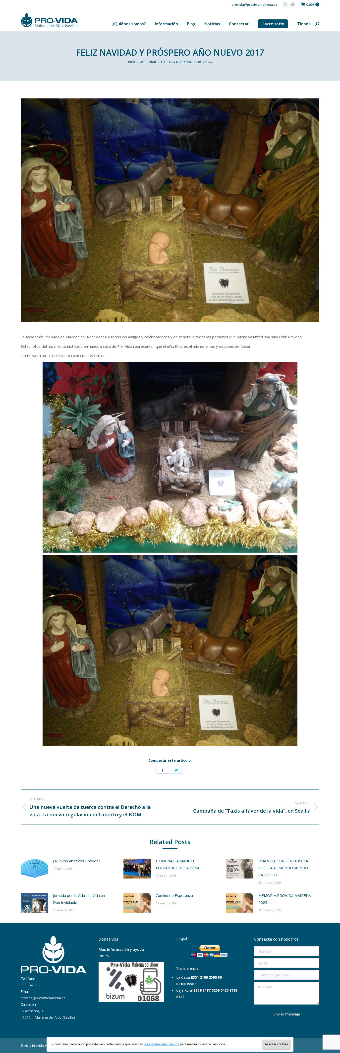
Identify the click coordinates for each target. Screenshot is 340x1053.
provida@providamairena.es (254, 4)
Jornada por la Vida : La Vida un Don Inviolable (79, 899)
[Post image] (34, 868)
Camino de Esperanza (174, 895)
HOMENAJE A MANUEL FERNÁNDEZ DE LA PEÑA (177, 864)
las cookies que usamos (161, 1044)
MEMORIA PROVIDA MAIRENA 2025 (284, 899)
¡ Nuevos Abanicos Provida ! (76, 860)
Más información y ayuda (121, 949)
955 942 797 (31, 985)
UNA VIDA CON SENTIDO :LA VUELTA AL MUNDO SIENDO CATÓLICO (283, 867)
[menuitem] (129, 23)
